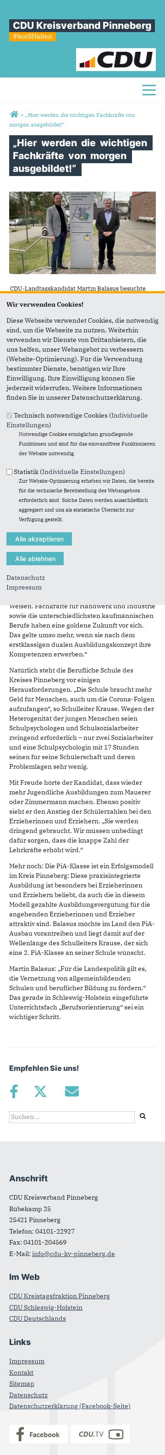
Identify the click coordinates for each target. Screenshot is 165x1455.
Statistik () (69, 471)
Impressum (24, 587)
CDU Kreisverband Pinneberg (82, 25)
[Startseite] (116, 53)
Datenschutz (25, 577)
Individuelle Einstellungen (82, 471)
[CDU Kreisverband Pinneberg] (14, 114)
